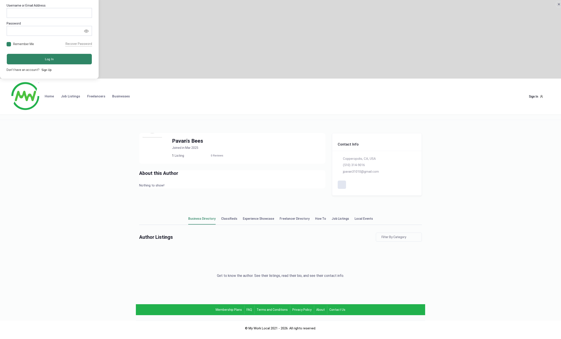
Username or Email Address (26, 5)
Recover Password (79, 44)
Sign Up (46, 70)
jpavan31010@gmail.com (361, 172)
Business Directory (202, 218)
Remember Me (23, 44)
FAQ (249, 309)
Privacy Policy (302, 309)
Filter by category (394, 237)
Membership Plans (229, 309)
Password (14, 23)
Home (49, 96)
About (320, 309)
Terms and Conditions (272, 309)
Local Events (364, 218)
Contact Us (337, 309)
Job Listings (70, 96)
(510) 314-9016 (354, 165)
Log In (49, 59)
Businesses (121, 96)
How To (320, 218)
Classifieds (229, 218)
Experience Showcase (258, 218)
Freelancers (96, 96)
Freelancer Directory (295, 218)
